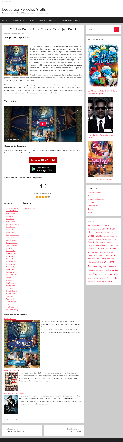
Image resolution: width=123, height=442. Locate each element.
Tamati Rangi (10, 296)
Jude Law (96, 252)
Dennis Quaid (108, 239)
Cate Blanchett (104, 236)
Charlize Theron (112, 236)
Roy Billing (10, 283)
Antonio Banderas (95, 226)
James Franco (108, 245)
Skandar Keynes (11, 291)
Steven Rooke (11, 293)
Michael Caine (93, 262)
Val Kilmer (99, 281)
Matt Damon (101, 258)
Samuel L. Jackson (102, 274)
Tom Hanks (112, 278)
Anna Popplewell (12, 208)
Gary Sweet (10, 237)
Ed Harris (115, 239)
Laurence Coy (11, 251)
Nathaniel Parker (12, 267)
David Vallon (10, 232)
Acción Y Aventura (18, 20)
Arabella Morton (12, 211)
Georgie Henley (11, 240)
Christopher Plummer (93, 239)
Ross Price (10, 280)
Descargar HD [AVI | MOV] (43, 160)
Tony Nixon (10, 304)
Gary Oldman (113, 242)
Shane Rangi (10, 285)
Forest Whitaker (106, 242)
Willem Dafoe (106, 281)
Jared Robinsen (11, 245)
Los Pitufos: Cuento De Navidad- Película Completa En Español (102, 92)
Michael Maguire (12, 261)
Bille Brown (10, 219)
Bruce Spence (11, 221)
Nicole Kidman (110, 266)
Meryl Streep (110, 258)
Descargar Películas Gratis (24, 9)
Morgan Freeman (106, 262)
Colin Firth (101, 239)
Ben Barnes (10, 216)
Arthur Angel (10, 213)
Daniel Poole (10, 227)
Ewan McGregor (95, 242)
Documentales (93, 206)
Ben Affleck (106, 229)
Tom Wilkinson (92, 281)
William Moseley (12, 310)
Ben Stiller (98, 232)
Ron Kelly (9, 278)
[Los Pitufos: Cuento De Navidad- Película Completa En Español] (103, 66)
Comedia (41, 20)
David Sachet (10, 229)
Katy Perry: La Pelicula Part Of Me (100, 179)
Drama (4, 20)
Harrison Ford (92, 245)
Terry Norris (10, 299)
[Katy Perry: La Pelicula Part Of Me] (100, 159)
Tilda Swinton (11, 302)
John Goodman (102, 248)
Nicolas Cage (96, 266)
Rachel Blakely (11, 275)
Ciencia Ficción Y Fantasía (71, 20)
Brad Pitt (112, 232)
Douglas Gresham (12, 235)
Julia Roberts (103, 252)
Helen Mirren (100, 245)
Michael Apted (30, 208)
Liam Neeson (11, 253)
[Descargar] (42, 173)
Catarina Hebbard (12, 224)
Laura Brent (10, 248)
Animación (53, 20)
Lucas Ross (10, 256)
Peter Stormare (103, 270)
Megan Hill (10, 259)
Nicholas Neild (11, 272)
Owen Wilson (93, 270)
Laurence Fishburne (95, 255)
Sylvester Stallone (100, 278)
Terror (32, 20)
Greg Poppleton (11, 243)
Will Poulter (10, 307)
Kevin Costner (111, 252)
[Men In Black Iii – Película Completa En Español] (100, 115)
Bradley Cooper (105, 232)
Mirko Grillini (10, 264)
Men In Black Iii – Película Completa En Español (101, 136)
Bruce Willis (94, 235)
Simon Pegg (10, 288)
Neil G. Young (10, 270)
